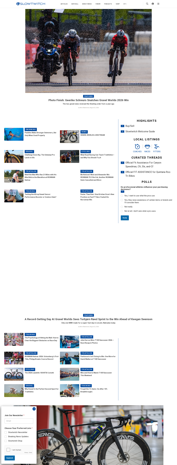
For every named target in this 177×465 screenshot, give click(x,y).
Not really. (128, 207)
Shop (118, 4)
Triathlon (31, 171)
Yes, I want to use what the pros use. (139, 196)
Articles (64, 4)
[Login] (152, 3)
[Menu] (158, 3)
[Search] (147, 3)
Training (30, 191)
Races (147, 151)
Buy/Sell (75, 4)
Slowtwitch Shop (15, 441)
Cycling (86, 151)
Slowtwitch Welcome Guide (140, 131)
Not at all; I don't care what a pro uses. (140, 211)
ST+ (125, 4)
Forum (98, 4)
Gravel (29, 151)
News (84, 132)
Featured (88, 96)
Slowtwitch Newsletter (17, 432)
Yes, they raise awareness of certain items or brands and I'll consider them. (148, 201)
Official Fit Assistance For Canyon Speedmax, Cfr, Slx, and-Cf (143, 164)
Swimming (31, 129)
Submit (9, 458)
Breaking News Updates (18, 436)
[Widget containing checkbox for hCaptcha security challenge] (19, 449)
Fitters (157, 151)
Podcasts (108, 4)
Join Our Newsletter (14, 415)
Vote (125, 218)
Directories (87, 4)
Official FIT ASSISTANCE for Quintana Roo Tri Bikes (147, 174)
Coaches (137, 151)
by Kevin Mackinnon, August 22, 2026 (88, 107)
